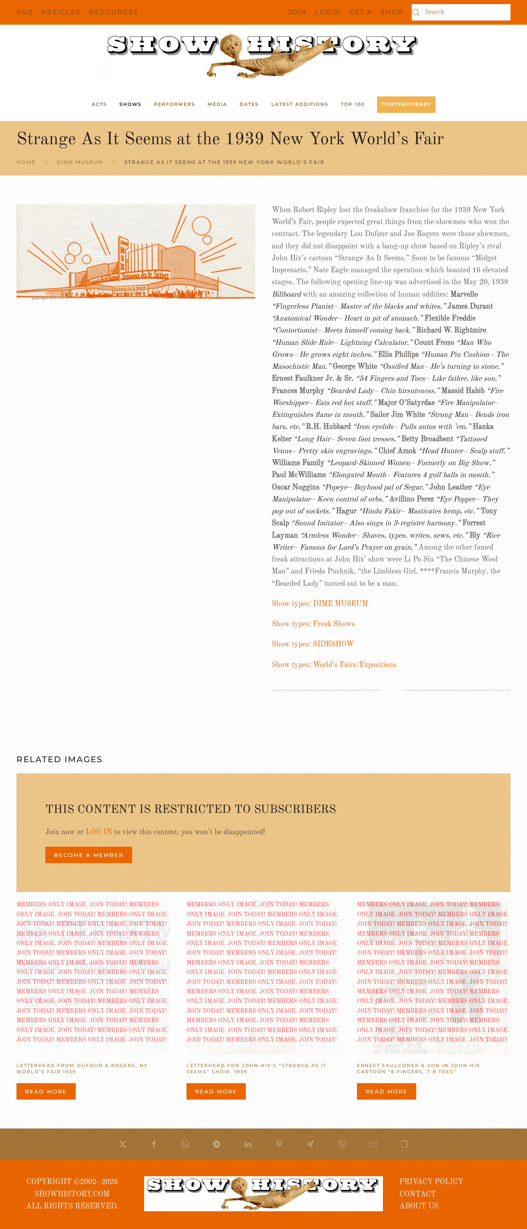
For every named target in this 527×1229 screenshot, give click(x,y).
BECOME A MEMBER (89, 855)
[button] (404, 1144)
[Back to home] (263, 56)
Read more (46, 1091)
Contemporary (406, 104)
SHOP (391, 12)
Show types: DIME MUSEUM (320, 604)
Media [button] (217, 104)
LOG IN (99, 832)
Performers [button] (174, 104)
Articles (61, 12)
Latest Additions (300, 104)
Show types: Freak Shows (313, 624)
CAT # (360, 12)
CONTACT (417, 1194)
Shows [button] (130, 104)
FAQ (24, 12)
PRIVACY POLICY (431, 1182)
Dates (249, 104)
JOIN (297, 12)
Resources (114, 12)
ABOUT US (418, 1206)
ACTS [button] (99, 104)
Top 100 (353, 104)
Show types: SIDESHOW (313, 644)
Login (328, 12)
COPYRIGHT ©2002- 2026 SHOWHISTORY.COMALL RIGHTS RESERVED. (72, 1194)
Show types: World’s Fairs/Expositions (334, 665)
